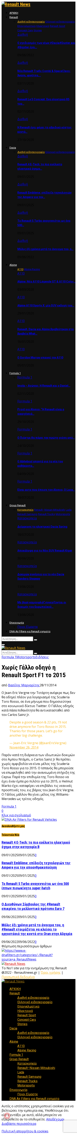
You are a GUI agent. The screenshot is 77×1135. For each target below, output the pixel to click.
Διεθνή (22, 34)
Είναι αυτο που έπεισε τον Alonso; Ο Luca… (46, 489)
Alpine (13, 264)
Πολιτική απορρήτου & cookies (25, 1131)
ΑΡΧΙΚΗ (13, 12)
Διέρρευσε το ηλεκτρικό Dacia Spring (42, 526)
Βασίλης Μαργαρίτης (24, 685)
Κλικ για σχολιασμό (16, 815)
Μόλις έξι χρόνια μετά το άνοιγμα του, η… (45, 249)
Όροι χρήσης (51, 972)
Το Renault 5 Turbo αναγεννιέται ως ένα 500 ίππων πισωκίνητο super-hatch (35, 886)
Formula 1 (15, 373)
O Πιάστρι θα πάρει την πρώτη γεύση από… (46, 437)
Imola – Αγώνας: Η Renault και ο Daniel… (43, 385)
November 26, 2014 (23, 747)
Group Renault (17, 505)
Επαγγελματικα (28, 1006)
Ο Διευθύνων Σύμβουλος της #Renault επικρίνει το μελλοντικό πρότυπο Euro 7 (33, 906)
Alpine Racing (26, 1050)
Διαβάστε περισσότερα (19, 1123)
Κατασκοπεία (27, 518)
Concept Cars (26, 1020)
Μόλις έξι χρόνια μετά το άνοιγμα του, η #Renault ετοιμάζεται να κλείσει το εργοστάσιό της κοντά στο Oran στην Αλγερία (37, 929)
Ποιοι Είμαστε (27, 627)
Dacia (12, 147)
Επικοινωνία (16, 622)
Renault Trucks (27, 1081)
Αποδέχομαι (55, 1119)
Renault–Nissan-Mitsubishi (36, 1068)
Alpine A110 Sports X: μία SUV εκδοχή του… (45, 305)
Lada (20, 1072)
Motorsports (26, 657)
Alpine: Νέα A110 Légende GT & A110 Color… (46, 281)
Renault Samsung (29, 1077)
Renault (13, 17)
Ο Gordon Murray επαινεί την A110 (40, 357)
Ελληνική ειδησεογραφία (34, 1002)
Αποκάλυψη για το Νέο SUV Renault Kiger (44, 550)
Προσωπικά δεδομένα (18, 977)
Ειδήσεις (42, 657)
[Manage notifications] (7, 1116)
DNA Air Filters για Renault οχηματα (29, 631)
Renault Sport (26, 1015)
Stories (22, 1024)
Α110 (21, 273)
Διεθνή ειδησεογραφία (33, 998)
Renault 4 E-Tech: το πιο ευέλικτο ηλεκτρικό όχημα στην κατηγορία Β (36, 844)
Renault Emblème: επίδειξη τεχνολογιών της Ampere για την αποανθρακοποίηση (36, 865)
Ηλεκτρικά (25, 1011)
